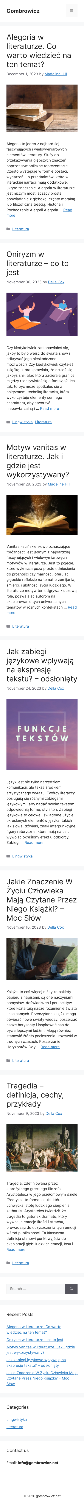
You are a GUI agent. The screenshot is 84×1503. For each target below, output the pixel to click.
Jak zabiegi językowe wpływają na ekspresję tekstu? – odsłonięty (41, 665)
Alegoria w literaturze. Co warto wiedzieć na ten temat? (38, 50)
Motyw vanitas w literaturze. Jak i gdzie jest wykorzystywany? (37, 461)
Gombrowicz (23, 11)
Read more (49, 408)
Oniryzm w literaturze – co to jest (37, 263)
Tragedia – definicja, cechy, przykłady (35, 1094)
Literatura (20, 229)
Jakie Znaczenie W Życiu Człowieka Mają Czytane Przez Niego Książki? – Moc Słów (41, 899)
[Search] (71, 1289)
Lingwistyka (22, 422)
